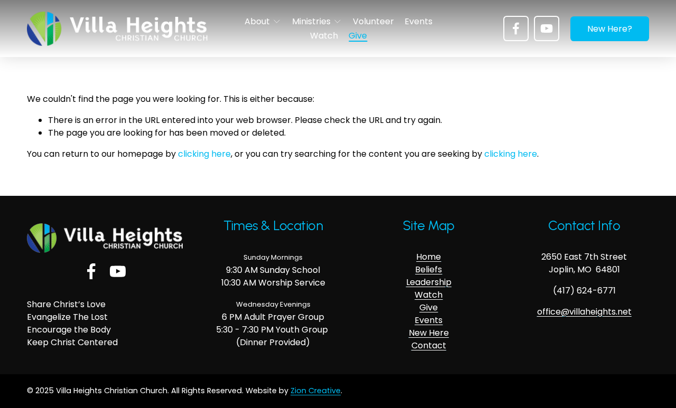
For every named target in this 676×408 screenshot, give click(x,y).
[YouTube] (546, 28)
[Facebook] (516, 28)
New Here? (609, 29)
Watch (324, 36)
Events (419, 21)
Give (358, 36)
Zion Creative (315, 390)
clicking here (204, 154)
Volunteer (373, 21)
